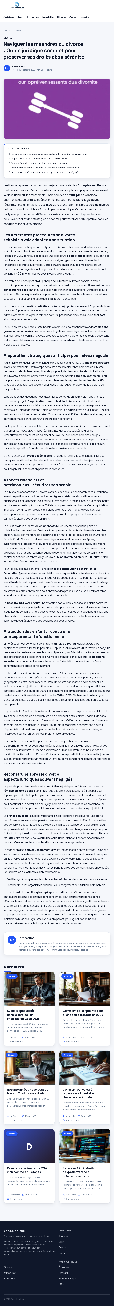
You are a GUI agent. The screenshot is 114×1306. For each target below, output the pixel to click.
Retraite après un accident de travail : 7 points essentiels (27, 1091)
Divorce (61, 16)
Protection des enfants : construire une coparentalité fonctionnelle (45, 167)
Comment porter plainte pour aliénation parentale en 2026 (83, 1013)
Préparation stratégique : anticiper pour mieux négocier (39, 158)
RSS (61, 1284)
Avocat (73, 16)
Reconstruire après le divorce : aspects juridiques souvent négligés (45, 172)
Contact (63, 1273)
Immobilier (48, 16)
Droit (20, 16)
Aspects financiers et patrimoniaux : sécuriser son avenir (40, 163)
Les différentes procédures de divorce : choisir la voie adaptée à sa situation (49, 154)
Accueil (7, 30)
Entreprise (33, 16)
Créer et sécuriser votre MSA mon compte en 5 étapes (27, 1170)
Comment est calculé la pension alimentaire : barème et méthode (78, 1093)
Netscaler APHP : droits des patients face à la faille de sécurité (79, 1172)
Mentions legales (68, 1278)
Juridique (9, 16)
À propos (83, 949)
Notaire (85, 16)
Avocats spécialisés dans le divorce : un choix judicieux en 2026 (23, 1014)
